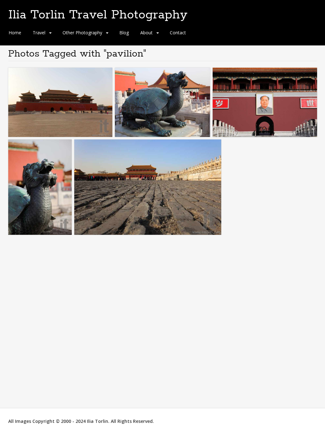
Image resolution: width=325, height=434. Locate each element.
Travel (39, 33)
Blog (124, 33)
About (146, 33)
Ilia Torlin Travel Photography (98, 15)
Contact (178, 33)
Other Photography (82, 33)
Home (15, 33)
